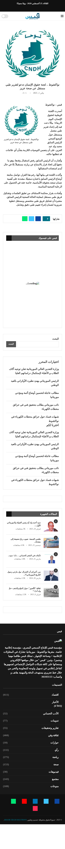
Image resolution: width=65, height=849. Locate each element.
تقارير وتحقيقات (31, 728)
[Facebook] (41, 7)
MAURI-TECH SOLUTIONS (15, 820)
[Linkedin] (34, 7)
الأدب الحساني (31, 713)
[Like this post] (45, 218)
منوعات (31, 786)
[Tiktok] (24, 7)
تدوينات (31, 720)
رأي (31, 749)
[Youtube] (31, 7)
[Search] (11, 16)
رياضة (31, 757)
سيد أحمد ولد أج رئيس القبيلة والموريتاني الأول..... (24, 523)
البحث (55, 338)
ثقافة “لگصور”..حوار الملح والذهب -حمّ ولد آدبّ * (25, 589)
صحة (31, 764)
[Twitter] (38, 7)
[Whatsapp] (27, 7)
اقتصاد (31, 694)
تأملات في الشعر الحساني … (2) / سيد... (24, 555)
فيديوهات (31, 771)
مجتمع (31, 779)
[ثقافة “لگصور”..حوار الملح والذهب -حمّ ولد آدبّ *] (51, 592)
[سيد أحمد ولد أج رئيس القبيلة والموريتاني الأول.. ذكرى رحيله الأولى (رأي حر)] (51, 526)
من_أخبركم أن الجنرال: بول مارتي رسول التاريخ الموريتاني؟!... (24, 573)
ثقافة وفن (31, 735)
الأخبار (55, 702)
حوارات (31, 742)
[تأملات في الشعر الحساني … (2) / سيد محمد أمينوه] (51, 559)
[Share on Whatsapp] (25, 218)
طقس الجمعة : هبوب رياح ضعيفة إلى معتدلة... (26, 540)
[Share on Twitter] (31, 218)
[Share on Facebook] (38, 218)
